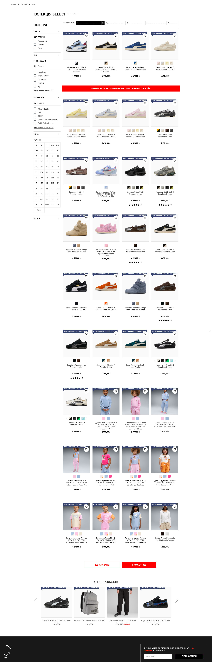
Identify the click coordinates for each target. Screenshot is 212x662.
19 (41, 156)
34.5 (41, 177)
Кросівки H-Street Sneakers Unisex (165, 135)
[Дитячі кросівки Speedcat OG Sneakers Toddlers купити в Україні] (76, 286)
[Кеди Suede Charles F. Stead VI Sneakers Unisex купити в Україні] (135, 45)
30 (58, 167)
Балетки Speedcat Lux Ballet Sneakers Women (135, 250)
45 (52, 194)
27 (58, 161)
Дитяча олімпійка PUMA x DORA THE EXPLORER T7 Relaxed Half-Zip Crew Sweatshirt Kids (106, 425)
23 (36, 161)
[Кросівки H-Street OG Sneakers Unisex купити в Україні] (164, 343)
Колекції (24, 4)
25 (47, 161)
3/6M (58, 145)
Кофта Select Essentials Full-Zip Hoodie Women (165, 539)
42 (52, 188)
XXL (58, 205)
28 (41, 167)
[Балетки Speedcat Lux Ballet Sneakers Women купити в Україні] (135, 228)
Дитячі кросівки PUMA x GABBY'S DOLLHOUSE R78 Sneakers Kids (106, 194)
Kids (41, 199)
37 (36, 183)
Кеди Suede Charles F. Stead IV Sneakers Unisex (106, 308)
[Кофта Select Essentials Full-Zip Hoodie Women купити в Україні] (164, 516)
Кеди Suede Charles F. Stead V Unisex (106, 366)
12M (41, 150)
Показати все (139, 565)
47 (36, 199)
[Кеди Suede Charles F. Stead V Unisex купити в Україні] (106, 343)
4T (36, 156)
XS (52, 199)
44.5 (47, 194)
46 (58, 194)
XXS (47, 199)
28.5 (47, 167)
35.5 (52, 177)
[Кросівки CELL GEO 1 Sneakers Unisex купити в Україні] (135, 170)
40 (36, 188)
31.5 (41, 172)
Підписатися (189, 656)
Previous (155, 361)
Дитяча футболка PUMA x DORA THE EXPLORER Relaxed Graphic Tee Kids (76, 540)
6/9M (36, 150)
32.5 (52, 172)
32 (47, 172)
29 (52, 167)
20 (47, 156)
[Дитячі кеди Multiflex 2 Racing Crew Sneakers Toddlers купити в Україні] (76, 45)
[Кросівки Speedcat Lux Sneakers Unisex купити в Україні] (164, 286)
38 (47, 183)
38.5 (52, 183)
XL (52, 205)
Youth (39, 210)
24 (41, 161)
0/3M (52, 145)
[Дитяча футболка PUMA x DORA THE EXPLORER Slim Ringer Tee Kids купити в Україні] (106, 459)
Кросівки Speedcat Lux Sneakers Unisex (165, 308)
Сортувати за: (68, 23)
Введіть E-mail (150, 656)
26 (52, 161)
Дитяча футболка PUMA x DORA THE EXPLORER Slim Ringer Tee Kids (106, 483)
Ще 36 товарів (102, 565)
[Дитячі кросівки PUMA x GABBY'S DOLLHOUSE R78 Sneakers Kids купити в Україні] (106, 170)
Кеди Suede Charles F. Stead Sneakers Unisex (165, 68)
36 (58, 177)
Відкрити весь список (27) (43, 91)
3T (58, 150)
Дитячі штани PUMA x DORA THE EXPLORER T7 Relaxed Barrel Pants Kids (165, 424)
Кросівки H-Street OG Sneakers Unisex (165, 366)
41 (47, 188)
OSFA (47, 205)
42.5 (58, 188)
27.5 (36, 167)
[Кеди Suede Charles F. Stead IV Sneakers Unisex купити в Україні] (106, 286)
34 (36, 177)
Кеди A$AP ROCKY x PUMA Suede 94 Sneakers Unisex (106, 69)
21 (52, 156)
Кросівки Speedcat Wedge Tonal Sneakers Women (76, 250)
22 (58, 156)
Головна (13, 4)
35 (47, 177)
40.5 (41, 188)
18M (47, 150)
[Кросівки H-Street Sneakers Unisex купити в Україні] (164, 113)
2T (52, 150)
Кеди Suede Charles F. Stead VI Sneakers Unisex (135, 68)
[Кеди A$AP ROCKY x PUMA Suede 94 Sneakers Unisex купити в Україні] (106, 45)
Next (175, 361)
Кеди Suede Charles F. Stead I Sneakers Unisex (165, 250)
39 (58, 183)
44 (41, 194)
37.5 (41, 183)
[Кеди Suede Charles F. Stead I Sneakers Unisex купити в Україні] (164, 228)
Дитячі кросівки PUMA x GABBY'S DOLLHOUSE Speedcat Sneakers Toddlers (106, 252)
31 (36, 172)
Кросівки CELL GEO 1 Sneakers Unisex (135, 193)
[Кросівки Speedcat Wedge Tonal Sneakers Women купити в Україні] (76, 228)
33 (58, 172)
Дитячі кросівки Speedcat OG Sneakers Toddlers (76, 308)
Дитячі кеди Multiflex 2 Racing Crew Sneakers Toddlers (76, 69)
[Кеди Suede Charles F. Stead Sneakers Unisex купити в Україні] (164, 45)
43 (36, 194)
